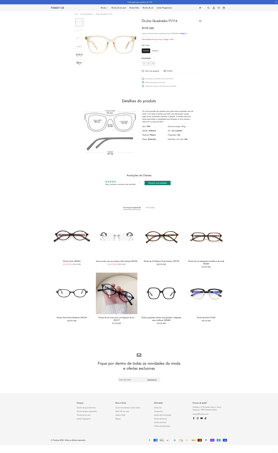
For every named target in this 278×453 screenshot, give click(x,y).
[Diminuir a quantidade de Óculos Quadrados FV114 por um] (144, 63)
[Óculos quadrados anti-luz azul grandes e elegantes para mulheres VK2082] (161, 293)
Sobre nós (157, 407)
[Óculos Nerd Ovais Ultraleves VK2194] (72, 293)
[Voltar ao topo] (273, 441)
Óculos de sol (148, 8)
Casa (76, 14)
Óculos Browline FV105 (206, 317)
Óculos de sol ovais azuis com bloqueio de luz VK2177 (117, 318)
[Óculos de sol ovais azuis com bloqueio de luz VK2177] (116, 293)
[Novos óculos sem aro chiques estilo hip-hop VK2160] (116, 237)
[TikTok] (205, 418)
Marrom (155, 50)
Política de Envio (160, 422)
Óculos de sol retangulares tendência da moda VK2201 (206, 262)
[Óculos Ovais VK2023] (72, 237)
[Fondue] (201, 418)
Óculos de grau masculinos (87, 411)
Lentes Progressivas (164, 8)
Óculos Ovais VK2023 (71, 261)
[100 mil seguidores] (198, 418)
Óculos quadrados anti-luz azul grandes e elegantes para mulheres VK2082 (161, 318)
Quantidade (146, 58)
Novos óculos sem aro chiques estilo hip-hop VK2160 (116, 261)
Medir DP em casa (122, 411)
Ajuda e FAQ (120, 415)
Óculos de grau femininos (86, 407)
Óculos (103, 8)
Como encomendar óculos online (127, 407)
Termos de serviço (160, 418)
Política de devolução (162, 426)
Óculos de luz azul (118, 8)
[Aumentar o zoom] (131, 23)
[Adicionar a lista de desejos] (200, 21)
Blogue (118, 418)
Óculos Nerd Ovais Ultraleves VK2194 (72, 317)
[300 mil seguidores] (194, 418)
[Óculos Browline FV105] (206, 293)
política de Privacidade (162, 415)
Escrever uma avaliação (158, 183)
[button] (201, 8)
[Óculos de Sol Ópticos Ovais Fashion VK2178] (161, 237)
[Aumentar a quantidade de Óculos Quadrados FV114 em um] (153, 63)
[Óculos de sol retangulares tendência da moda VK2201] (206, 237)
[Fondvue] (57, 7)
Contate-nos (158, 411)
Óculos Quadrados (87, 14)
